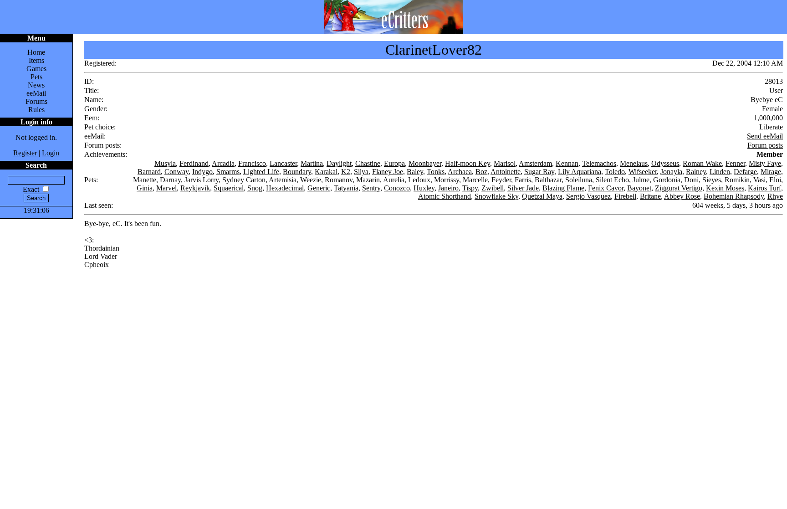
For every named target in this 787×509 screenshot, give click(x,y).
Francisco (252, 163)
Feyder (501, 180)
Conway (176, 171)
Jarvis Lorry (201, 180)
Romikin (737, 180)
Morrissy (446, 180)
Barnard (149, 171)
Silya (361, 171)
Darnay (170, 180)
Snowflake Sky (496, 196)
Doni (691, 180)
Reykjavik (195, 188)
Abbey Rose (682, 196)
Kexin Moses (725, 188)
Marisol (505, 163)
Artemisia (282, 180)
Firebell (625, 196)
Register (25, 153)
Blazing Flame (563, 188)
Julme (641, 180)
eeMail (36, 93)
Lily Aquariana (579, 171)
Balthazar (548, 180)
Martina (312, 163)
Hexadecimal (285, 188)
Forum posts (765, 145)
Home (36, 52)
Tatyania (346, 188)
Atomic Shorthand (444, 196)
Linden (720, 171)
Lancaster (283, 163)
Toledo (615, 171)
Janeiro (448, 188)
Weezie (310, 180)
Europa (394, 163)
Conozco (397, 188)
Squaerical (229, 188)
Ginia (145, 188)
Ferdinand (194, 163)
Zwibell (492, 188)
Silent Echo (612, 180)
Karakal (326, 171)
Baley (415, 171)
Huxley (424, 188)
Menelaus (634, 163)
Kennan (567, 163)
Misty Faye (765, 163)
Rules (36, 109)
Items (36, 60)
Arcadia (223, 163)
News (36, 85)
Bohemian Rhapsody (734, 196)
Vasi (759, 180)
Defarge (745, 171)
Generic (318, 188)
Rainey (696, 171)
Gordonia (666, 180)
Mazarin (368, 180)
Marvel (166, 188)
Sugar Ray (539, 171)
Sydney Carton (244, 180)
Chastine (367, 163)
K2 (345, 171)
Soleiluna (578, 180)
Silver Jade (523, 188)
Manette (144, 180)
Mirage (771, 171)
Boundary (297, 171)
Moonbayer (425, 163)
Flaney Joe (387, 171)
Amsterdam (535, 163)
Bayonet (639, 188)
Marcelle (475, 180)
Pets (36, 77)
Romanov (339, 180)
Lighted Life (261, 171)
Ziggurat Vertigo (678, 188)
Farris (523, 180)
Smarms (228, 171)
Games (36, 68)
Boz (481, 171)
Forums (36, 101)
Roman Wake (702, 163)
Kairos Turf (764, 188)
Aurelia (393, 180)
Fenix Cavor (605, 188)
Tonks (436, 171)
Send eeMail (765, 136)
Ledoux (419, 180)
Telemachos (599, 163)
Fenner (735, 163)
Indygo (202, 171)
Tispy (470, 188)
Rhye (775, 196)
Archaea (460, 171)
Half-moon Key (467, 163)
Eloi (775, 180)
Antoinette (506, 171)
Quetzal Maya (542, 196)
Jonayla (671, 171)
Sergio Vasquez (588, 196)
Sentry (371, 188)
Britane (650, 196)
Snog (254, 188)
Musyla (165, 163)
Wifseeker (643, 171)
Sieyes (711, 180)
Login (50, 153)
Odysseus (665, 163)
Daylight (339, 163)
